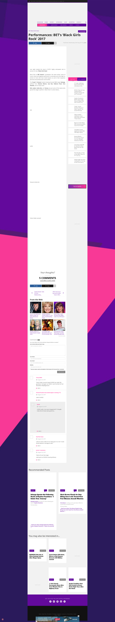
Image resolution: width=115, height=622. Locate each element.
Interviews (59, 22)
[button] (85, 22)
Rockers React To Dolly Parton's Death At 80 (35, 333)
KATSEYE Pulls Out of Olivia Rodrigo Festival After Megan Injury (36, 556)
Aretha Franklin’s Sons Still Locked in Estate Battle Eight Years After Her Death (76, 586)
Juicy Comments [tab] (81, 79)
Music (33, 490)
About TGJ (44, 614)
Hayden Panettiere (38, 502)
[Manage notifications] (3, 619)
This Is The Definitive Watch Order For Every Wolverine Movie (35, 316)
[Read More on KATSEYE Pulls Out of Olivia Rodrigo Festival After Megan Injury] (37, 543)
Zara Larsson (63, 25)
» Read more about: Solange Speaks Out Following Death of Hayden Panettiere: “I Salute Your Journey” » (42, 526)
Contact (79, 22)
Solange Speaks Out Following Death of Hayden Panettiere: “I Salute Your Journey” (42, 497)
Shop (65, 22)
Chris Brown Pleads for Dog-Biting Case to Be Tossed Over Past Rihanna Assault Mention (71, 497)
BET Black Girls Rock (34, 31)
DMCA (59, 615)
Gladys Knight (54, 25)
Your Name (32, 356)
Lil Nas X (77, 25)
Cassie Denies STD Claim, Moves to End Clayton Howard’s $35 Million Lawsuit (57, 557)
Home (46, 22)
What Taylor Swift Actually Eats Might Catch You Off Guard (59, 315)
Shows (51, 22)
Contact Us (64, 614)
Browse (39, 22)
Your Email (32, 360)
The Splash (49, 614)
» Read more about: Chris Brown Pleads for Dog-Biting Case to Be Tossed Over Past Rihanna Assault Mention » (71, 510)
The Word (54, 614)
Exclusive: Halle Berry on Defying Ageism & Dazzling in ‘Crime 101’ (47, 1)
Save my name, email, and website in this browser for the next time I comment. (47, 369)
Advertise (72, 22)
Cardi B (71, 25)
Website (31, 365)
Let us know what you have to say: (37, 344)
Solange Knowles (34, 501)
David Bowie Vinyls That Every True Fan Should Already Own (59, 333)
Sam (85, 42)
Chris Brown (63, 502)
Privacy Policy (70, 614)
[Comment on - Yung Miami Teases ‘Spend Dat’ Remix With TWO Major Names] (77, 131)
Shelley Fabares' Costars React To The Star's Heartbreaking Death (47, 316)
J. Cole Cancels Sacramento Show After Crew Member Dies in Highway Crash (56, 586)
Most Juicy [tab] (72, 79)
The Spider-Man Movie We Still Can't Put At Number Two (47, 333)
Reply (39, 388)
